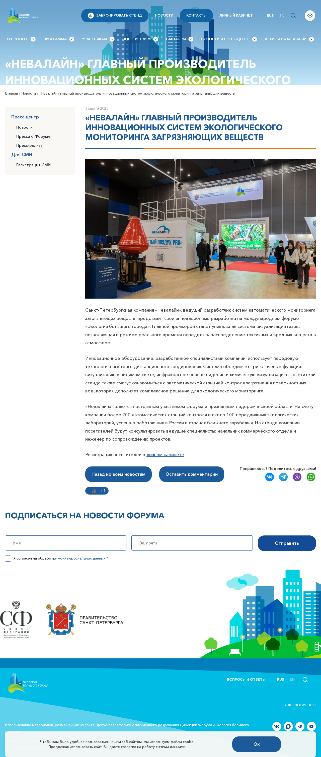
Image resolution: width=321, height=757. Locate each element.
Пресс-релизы (29, 145)
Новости (164, 15)
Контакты (196, 15)
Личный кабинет (236, 15)
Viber (297, 477)
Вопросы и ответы (246, 679)
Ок (257, 744)
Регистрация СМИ (33, 164)
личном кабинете (165, 454)
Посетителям (136, 39)
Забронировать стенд (119, 15)
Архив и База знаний (285, 39)
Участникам (94, 39)
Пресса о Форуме (33, 136)
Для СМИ (21, 154)
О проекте (17, 39)
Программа (55, 39)
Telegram (283, 477)
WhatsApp (311, 477)
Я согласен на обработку (61, 558)
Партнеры (176, 39)
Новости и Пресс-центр (225, 39)
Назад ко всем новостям (118, 474)
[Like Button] (94, 491)
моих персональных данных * (83, 558)
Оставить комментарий (192, 474)
